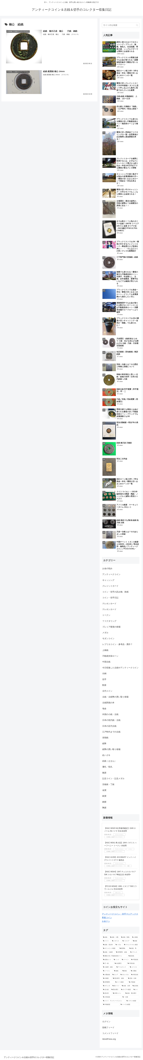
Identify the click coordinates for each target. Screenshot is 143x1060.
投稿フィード (108, 1027)
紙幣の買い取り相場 (111, 749)
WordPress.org (109, 1039)
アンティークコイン (111, 574)
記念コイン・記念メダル (113, 778)
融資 (104, 773)
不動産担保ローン (110, 656)
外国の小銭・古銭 (110, 714)
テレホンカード (109, 603)
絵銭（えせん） (110, 761)
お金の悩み (107, 568)
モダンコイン (108, 638)
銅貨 (104, 802)
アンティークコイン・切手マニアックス (120, 914)
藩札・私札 (107, 767)
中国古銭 (106, 662)
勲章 (104, 685)
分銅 (104, 673)
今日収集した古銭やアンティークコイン (120, 668)
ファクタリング (109, 621)
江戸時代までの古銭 (111, 732)
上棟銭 (105, 650)
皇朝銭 (105, 738)
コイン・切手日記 (110, 598)
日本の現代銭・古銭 (111, 720)
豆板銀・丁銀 (108, 784)
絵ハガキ (106, 755)
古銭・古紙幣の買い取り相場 (115, 697)
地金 (104, 708)
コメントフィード (110, 1033)
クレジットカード (110, 586)
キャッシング (108, 580)
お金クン (106, 921)
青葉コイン (107, 917)
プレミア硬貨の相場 (111, 627)
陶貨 (104, 808)
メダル (105, 633)
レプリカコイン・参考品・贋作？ (117, 644)
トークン (106, 615)
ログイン (106, 1021)
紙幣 (104, 743)
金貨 (104, 790)
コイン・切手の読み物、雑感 (115, 592)
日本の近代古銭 (109, 726)
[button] (137, 25)
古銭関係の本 (108, 703)
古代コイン (107, 691)
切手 (104, 679)
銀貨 (104, 796)
